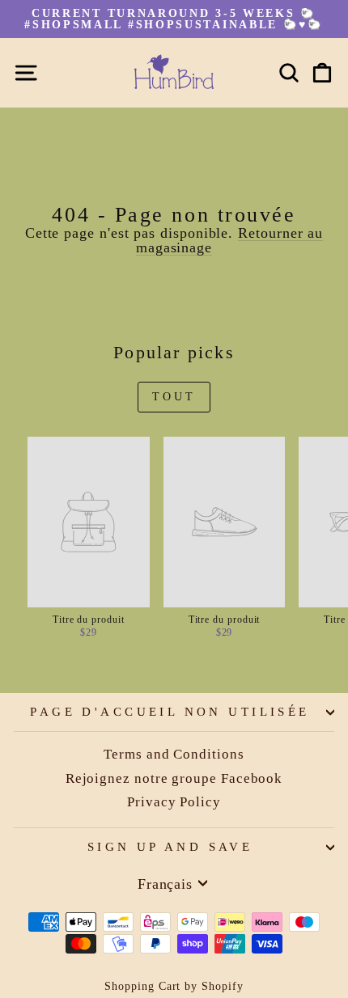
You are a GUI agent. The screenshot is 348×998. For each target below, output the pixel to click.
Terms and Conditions (174, 754)
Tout (174, 397)
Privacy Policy (174, 802)
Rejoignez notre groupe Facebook (174, 778)
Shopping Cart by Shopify (173, 986)
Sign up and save (170, 846)
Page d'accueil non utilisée (169, 711)
